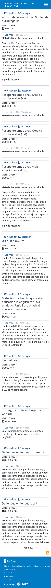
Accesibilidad (8, 576)
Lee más (9, 35)
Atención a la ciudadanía (12, 573)
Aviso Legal (8, 580)
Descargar (25, 13)
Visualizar (11, 13)
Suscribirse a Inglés (47, 552)
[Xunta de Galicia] (10, 561)
